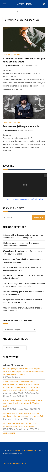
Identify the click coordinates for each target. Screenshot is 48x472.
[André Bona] (24, 4)
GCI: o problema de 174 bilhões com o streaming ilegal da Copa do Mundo (20, 424)
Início (5, 12)
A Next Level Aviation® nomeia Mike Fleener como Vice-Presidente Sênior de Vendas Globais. (23, 403)
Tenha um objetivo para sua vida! (21, 126)
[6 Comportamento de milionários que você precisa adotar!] (24, 39)
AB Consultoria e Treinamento (23, 450)
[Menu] (4, 4)
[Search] (44, 4)
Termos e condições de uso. (15, 463)
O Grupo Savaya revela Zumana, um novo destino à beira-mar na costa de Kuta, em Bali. (23, 414)
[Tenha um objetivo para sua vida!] (24, 107)
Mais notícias (9, 433)
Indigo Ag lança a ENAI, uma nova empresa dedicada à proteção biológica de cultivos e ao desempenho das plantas (23, 371)
